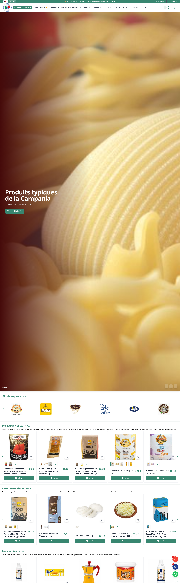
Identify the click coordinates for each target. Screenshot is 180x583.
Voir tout (23, 397)
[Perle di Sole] (105, 409)
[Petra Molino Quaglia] (46, 409)
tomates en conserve (91, 7)
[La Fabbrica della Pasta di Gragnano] (75, 409)
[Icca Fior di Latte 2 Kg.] (90, 509)
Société (135, 7)
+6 (135, 464)
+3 (81, 527)
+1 (86, 464)
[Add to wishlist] (31, 457)
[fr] (5, 1)
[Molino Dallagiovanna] (163, 409)
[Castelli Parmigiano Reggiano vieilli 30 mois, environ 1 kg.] (54, 447)
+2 (15, 464)
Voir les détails (13, 211)
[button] (4, 409)
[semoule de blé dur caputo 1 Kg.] (126, 447)
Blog (144, 7)
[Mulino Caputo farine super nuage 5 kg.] (161, 447)
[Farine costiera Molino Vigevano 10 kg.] (54, 509)
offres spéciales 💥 (41, 7)
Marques (108, 7)
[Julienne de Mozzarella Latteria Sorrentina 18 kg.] (126, 509)
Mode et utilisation (121, 7)
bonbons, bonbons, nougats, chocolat (65, 7)
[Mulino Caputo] (16, 409)
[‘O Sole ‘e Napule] (134, 409)
